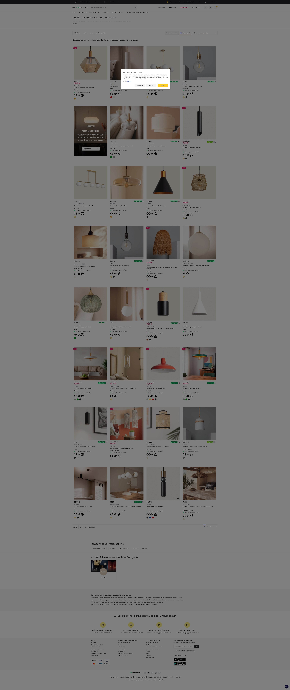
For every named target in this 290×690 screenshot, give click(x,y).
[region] (145, 79)
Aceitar (163, 85)
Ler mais (129, 81)
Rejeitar (151, 85)
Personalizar (140, 85)
